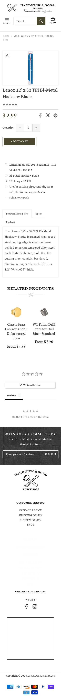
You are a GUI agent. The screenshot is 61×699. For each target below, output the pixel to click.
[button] (6, 21)
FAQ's (30, 524)
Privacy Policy (30, 510)
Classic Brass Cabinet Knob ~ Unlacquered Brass (16, 331)
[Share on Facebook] (40, 115)
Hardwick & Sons (41, 675)
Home (6, 35)
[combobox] (29, 21)
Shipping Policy (31, 515)
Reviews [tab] (11, 395)
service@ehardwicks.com (30, 547)
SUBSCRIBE (50, 454)
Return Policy (31, 520)
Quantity (8, 127)
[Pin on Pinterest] (55, 115)
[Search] (41, 21)
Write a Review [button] (32, 385)
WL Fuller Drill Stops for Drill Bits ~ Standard (44, 329)
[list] (30, 330)
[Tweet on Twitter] (48, 115)
